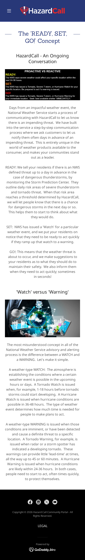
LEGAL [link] (42, 526)
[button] (10, 11)
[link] (42, 10)
